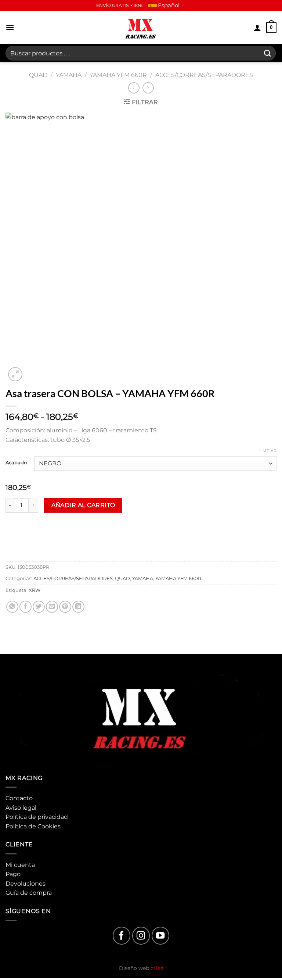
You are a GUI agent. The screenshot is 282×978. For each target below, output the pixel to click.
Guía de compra (29, 892)
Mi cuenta (20, 864)
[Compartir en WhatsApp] (12, 607)
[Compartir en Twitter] (39, 607)
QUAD (38, 75)
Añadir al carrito (83, 505)
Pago (13, 874)
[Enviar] (267, 53)
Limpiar (267, 450)
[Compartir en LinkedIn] (78, 607)
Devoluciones (26, 883)
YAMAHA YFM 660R (118, 75)
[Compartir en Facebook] (25, 607)
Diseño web (141, 968)
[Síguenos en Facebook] (122, 936)
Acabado (16, 462)
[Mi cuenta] (257, 27)
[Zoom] (15, 374)
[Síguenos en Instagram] (141, 936)
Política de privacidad (37, 816)
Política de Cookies (33, 826)
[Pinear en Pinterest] (65, 607)
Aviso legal (21, 807)
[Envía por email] (52, 607)
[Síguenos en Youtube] (161, 936)
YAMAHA (69, 75)
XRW (34, 590)
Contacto (19, 798)
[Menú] (10, 27)
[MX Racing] (141, 27)
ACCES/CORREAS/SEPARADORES (204, 75)
